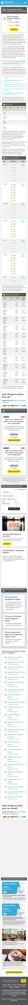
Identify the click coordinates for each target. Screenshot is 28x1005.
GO (23, 981)
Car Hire (14, 984)
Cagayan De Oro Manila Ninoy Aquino (5, 320)
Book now (14, 29)
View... (4, 901)
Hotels (10, 986)
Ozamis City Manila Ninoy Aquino (4, 351)
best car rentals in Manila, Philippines (13, 813)
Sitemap (17, 987)
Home (4, 984)
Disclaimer (23, 986)
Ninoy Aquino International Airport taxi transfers (15, 86)
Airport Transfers (22, 984)
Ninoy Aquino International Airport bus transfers (15, 84)
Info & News (16, 986)
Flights (9, 984)
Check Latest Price (14, 440)
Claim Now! (7, 543)
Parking (5, 986)
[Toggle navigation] (25, 2)
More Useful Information (14, 972)
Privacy (12, 987)
